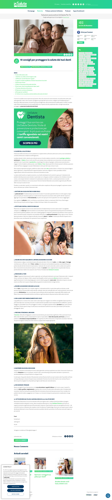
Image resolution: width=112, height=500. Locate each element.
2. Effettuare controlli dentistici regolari (24, 78)
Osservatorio (85, 71)
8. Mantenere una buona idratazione (23, 90)
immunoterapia (91, 63)
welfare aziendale (89, 85)
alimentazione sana (88, 52)
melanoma (81, 69)
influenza (85, 65)
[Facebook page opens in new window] (73, 4)
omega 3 (80, 71)
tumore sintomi (82, 85)
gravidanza (86, 63)
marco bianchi (91, 67)
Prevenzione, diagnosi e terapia (42, 66)
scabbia (80, 80)
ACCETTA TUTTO (15, 486)
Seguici (81, 42)
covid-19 (80, 60)
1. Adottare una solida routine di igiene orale (25, 76)
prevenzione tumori (92, 74)
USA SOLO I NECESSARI (15, 490)
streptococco (81, 82)
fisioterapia (81, 63)
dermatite (89, 60)
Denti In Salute (25, 66)
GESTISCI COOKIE (15, 494)
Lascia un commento (21, 440)
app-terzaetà (88, 58)
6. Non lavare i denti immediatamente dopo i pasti (27, 86)
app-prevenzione (87, 56)
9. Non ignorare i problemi (21, 92)
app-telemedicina (82, 58)
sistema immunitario (86, 80)
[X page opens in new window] (76, 4)
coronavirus (94, 58)
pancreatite (91, 71)
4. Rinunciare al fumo (20, 82)
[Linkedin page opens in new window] (78, 4)
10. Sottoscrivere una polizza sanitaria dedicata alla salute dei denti (31, 94)
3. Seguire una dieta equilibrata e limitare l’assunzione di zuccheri (31, 80)
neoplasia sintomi (91, 69)
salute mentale (92, 78)
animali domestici (82, 54)
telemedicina (90, 82)
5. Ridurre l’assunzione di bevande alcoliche (25, 84)
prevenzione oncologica (83, 74)
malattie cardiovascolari (83, 67)
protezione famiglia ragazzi (84, 78)
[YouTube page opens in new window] (83, 4)
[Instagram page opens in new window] (81, 4)
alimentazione (81, 52)
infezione (80, 65)
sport (92, 80)
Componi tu (44, 17)
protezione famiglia (82, 76)
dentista (84, 60)
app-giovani (81, 56)
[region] (15, 482)
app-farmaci (88, 54)
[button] (108, 496)
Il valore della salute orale (21, 75)
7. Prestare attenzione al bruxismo (23, 88)
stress (86, 82)
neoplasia (85, 69)
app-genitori (94, 54)
